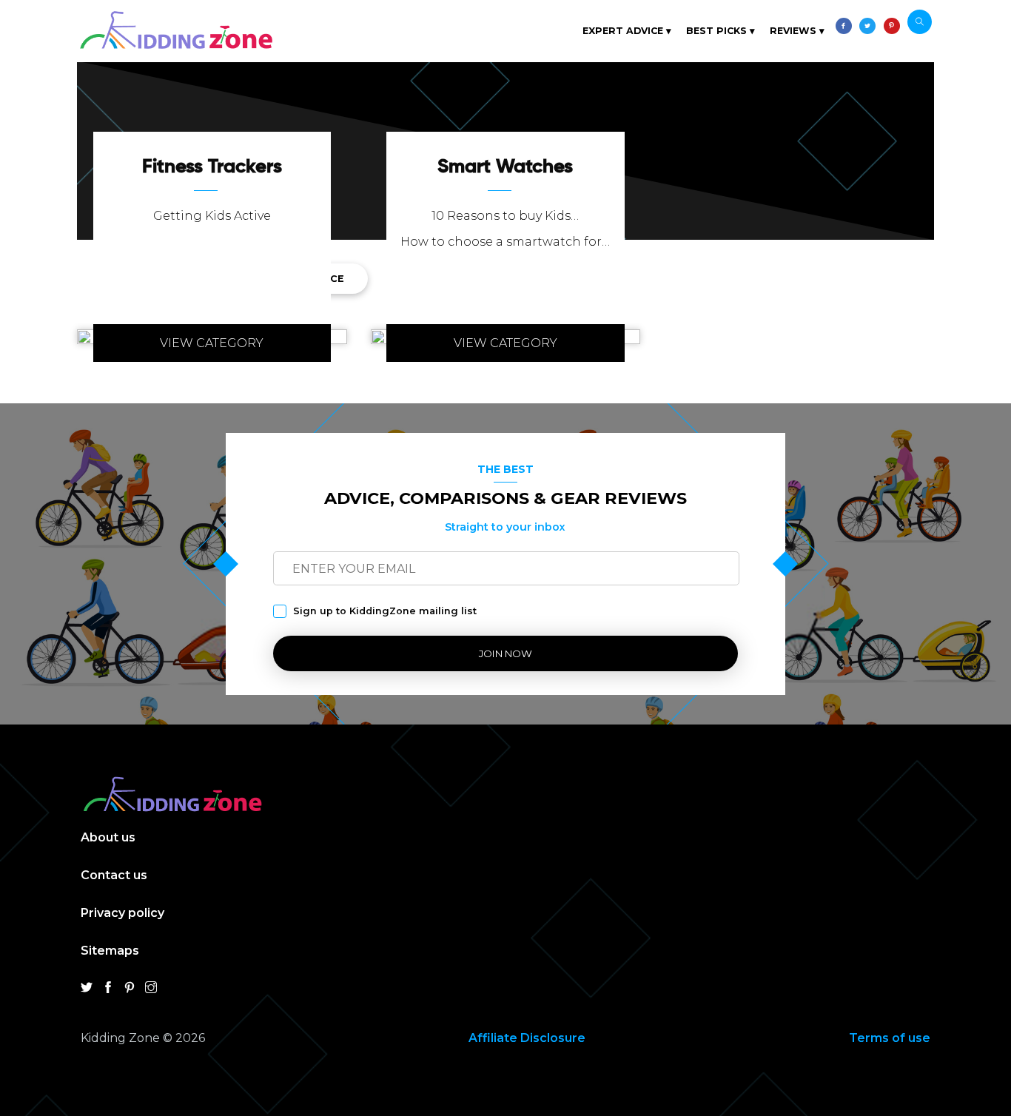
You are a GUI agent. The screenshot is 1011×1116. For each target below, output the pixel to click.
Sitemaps (110, 951)
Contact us (114, 875)
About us (108, 837)
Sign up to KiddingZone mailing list (385, 610)
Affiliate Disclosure (526, 1038)
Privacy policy (122, 913)
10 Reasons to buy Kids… (505, 216)
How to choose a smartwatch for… (505, 242)
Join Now (505, 653)
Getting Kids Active (212, 216)
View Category (211, 343)
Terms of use (889, 1038)
